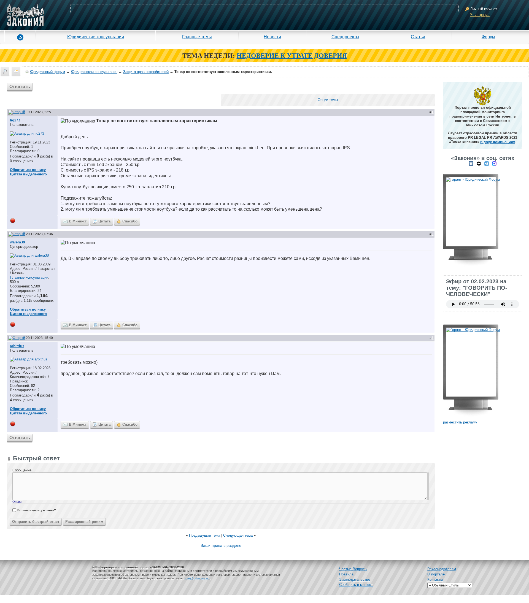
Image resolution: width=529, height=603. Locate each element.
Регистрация (480, 15)
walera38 (17, 242)
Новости (272, 36)
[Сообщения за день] (16, 71)
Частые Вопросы (353, 569)
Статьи (418, 36)
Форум (488, 36)
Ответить (19, 86)
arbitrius (17, 346)
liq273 (15, 120)
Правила (346, 574)
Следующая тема (238, 535)
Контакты (435, 579)
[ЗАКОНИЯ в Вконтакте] (471, 163)
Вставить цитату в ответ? (36, 510)
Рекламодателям (441, 569)
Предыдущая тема (204, 535)
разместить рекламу (460, 422)
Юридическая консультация (94, 72)
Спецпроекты (345, 36)
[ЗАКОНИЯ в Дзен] (479, 163)
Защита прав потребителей (146, 72)
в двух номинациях (497, 142)
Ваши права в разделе (221, 545)
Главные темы (197, 36)
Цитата (104, 221)
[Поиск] (5, 71)
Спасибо (129, 221)
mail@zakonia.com (197, 578)
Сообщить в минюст (356, 585)
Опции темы (328, 100)
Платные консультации (29, 277)
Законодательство (354, 579)
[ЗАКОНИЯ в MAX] (494, 163)
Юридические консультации (95, 36)
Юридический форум (47, 72)
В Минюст (78, 221)
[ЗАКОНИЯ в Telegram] (486, 163)
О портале (436, 574)
